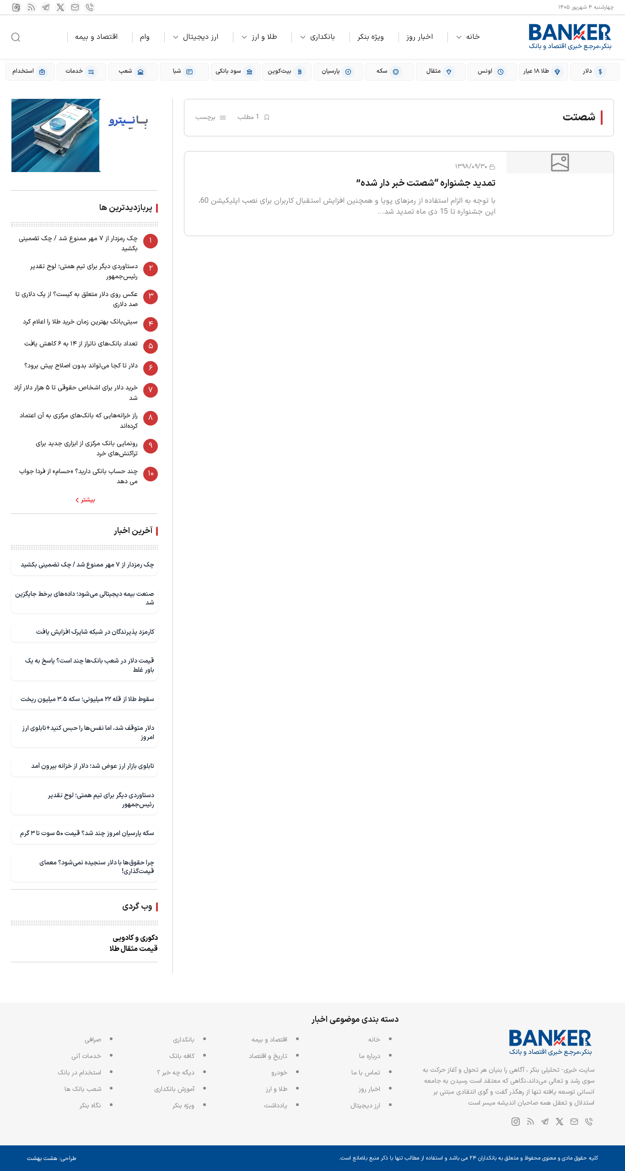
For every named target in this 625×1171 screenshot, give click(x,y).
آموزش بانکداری (174, 1089)
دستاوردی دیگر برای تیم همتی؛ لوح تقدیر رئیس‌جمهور (84, 271)
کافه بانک (181, 1056)
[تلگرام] (45, 7)
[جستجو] (15, 37)
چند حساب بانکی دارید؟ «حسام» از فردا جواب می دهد (78, 476)
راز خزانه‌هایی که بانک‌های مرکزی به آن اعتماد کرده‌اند (79, 421)
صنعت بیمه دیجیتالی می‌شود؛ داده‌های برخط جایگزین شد (84, 598)
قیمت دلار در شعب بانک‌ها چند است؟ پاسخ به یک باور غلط (89, 665)
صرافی (93, 1040)
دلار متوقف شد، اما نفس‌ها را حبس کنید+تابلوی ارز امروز (88, 732)
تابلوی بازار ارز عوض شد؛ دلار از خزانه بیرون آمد (92, 766)
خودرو (279, 1073)
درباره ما (369, 1056)
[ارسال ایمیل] (75, 7)
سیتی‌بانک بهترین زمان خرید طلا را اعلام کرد (80, 322)
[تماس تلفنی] (89, 7)
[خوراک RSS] (31, 7)
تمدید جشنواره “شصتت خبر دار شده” (426, 183)
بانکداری (322, 37)
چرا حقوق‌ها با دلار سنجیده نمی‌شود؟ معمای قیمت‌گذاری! (96, 867)
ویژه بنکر (370, 37)
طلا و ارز (264, 37)
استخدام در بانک (79, 1073)
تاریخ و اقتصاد (268, 1056)
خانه (473, 37)
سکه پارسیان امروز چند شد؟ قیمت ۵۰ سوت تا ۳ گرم (87, 833)
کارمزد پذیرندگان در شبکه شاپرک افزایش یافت (95, 632)
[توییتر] (60, 7)
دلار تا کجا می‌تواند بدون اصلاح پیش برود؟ (81, 366)
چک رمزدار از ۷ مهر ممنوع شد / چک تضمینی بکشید (78, 244)
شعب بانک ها (83, 1089)
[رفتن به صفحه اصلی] (570, 37)
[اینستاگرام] (16, 7)
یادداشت (275, 1106)
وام (145, 37)
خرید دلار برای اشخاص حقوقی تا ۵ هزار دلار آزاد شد (76, 393)
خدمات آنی (86, 1056)
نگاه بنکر (90, 1106)
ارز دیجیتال (200, 37)
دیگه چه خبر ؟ (175, 1073)
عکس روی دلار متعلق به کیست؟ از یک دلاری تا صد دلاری (77, 299)
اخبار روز (419, 37)
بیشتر (88, 500)
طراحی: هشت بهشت (51, 1158)
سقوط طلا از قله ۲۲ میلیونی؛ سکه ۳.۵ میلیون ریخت (87, 699)
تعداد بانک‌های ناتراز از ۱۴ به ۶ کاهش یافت (81, 344)
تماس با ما (365, 1073)
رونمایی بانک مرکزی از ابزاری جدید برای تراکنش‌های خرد (87, 449)
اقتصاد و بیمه (96, 37)
